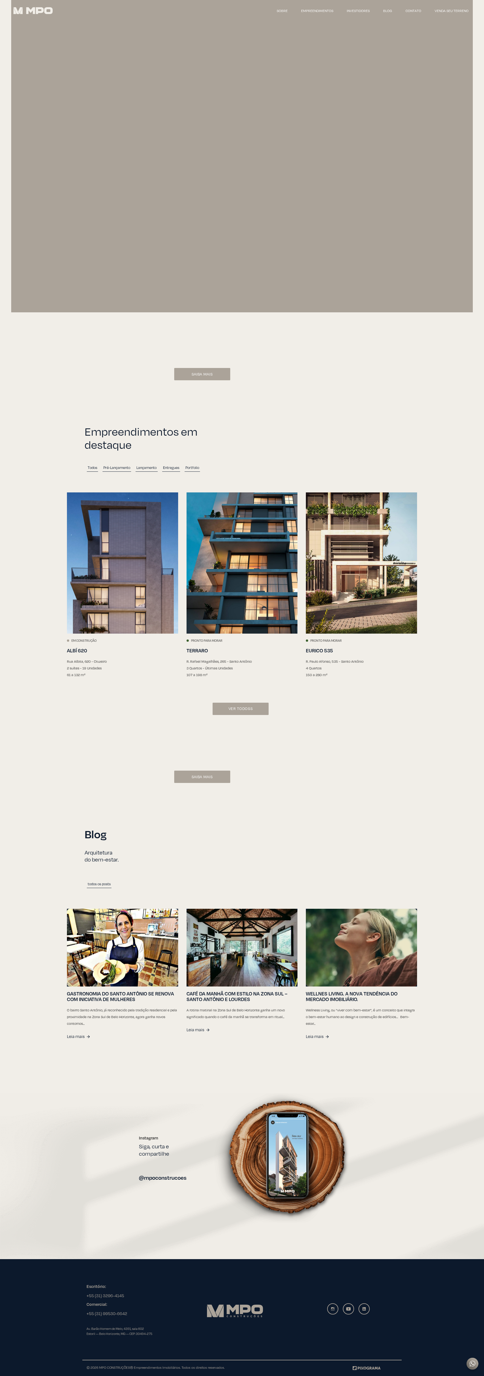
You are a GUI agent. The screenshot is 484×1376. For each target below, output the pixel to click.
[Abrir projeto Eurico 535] (361, 563)
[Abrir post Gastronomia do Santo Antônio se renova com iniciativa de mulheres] (122, 947)
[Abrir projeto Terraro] (242, 563)
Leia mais (76, 1036)
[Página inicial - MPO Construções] (33, 10)
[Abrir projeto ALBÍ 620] (122, 563)
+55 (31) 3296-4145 (105, 1295)
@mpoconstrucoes (163, 1177)
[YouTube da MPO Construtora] (348, 1308)
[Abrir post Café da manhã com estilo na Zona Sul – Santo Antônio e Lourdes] (242, 947)
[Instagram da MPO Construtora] (332, 1308)
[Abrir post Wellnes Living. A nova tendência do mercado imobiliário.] (361, 947)
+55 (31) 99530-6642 (107, 1313)
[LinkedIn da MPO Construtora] (364, 1308)
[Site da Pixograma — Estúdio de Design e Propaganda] (367, 1367)
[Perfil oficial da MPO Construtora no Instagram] (282, 1158)
